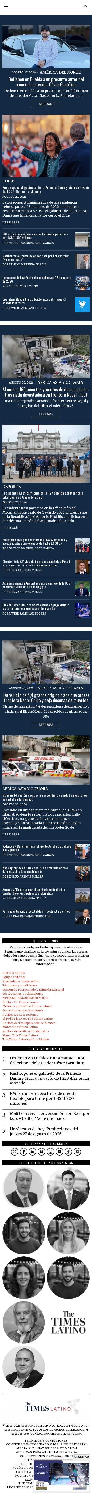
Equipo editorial (13, 977)
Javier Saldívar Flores (27, 308)
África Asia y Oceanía (60, 382)
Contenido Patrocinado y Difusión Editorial (33, 989)
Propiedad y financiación (20, 981)
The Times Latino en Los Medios (26, 1039)
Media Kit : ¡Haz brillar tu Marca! (25, 998)
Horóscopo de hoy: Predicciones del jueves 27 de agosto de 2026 (36, 279)
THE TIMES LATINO (23, 286)
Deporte (11, 486)
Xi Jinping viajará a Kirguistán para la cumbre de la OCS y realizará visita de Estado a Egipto (36, 585)
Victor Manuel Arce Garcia (31, 242)
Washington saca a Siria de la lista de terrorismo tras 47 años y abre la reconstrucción (35, 869)
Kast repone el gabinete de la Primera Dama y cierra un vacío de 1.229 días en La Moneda (46, 189)
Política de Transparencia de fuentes (28, 1023)
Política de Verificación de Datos (25, 1031)
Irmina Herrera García (27, 264)
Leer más (46, 104)
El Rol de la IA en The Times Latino (27, 1018)
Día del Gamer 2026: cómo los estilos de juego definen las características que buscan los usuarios (35, 606)
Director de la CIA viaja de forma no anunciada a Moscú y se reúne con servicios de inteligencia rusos (36, 563)
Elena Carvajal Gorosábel (30, 916)
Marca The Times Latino (20, 1027)
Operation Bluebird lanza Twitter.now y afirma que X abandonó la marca (34, 301)
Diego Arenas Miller (26, 570)
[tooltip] (14, 1152)
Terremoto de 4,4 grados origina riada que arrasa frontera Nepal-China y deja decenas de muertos (46, 698)
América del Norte (60, 72)
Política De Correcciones (20, 1002)
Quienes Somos (13, 973)
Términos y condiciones (19, 985)
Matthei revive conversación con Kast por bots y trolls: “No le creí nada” (35, 257)
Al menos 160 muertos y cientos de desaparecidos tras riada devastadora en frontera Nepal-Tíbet (46, 392)
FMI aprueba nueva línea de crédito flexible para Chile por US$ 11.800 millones (35, 236)
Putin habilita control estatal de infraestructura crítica (36, 911)
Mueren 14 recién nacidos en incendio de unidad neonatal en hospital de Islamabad (45, 797)
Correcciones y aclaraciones (22, 993)
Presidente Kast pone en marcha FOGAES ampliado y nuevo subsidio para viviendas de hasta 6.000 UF (34, 541)
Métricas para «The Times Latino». (27, 1006)
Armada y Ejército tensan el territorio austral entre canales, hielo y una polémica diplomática (33, 891)
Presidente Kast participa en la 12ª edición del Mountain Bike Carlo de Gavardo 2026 (42, 495)
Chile (8, 181)
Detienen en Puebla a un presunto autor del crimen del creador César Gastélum (46, 82)
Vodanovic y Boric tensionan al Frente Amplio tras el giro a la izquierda (36, 848)
